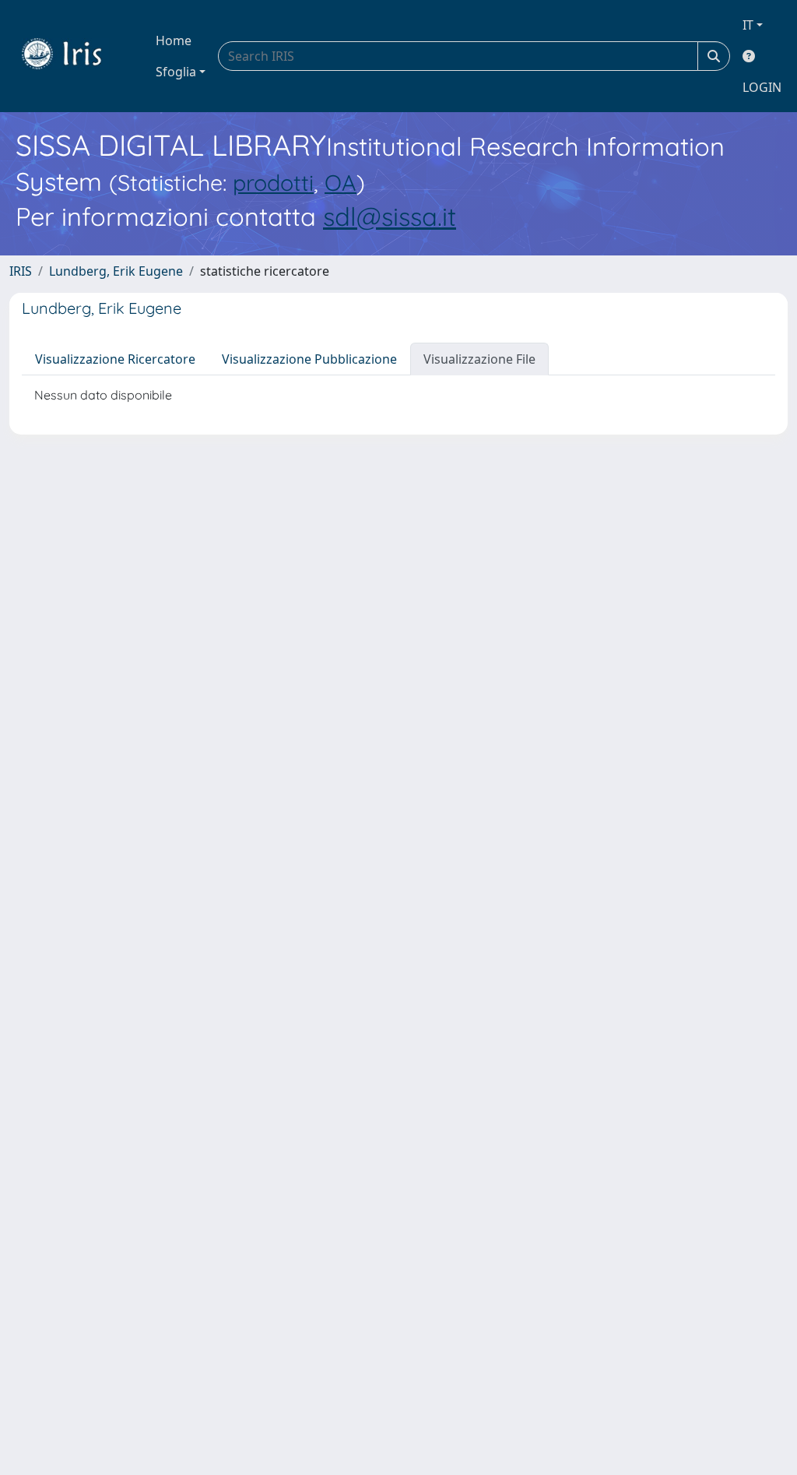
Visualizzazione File (479, 359)
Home (173, 40)
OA (340, 182)
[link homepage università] (73, 56)
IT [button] (748, 24)
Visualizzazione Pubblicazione (309, 359)
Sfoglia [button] (176, 71)
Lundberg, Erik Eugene (116, 271)
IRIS (20, 271)
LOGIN (762, 87)
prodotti (273, 182)
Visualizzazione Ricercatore (115, 359)
